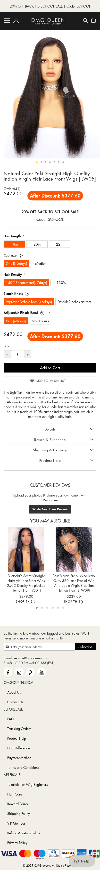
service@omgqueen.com (31, 657)
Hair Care (14, 794)
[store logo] (47, 21)
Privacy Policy (17, 842)
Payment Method (19, 757)
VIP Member (16, 823)
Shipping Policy (18, 813)
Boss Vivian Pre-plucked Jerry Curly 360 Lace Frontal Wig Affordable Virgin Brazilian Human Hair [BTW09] (74, 583)
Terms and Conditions (23, 767)
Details (50, 429)
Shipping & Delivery (50, 449)
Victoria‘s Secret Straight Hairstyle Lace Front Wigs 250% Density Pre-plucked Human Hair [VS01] (26, 583)
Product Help (50, 460)
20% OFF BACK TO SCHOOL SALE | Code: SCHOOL (50, 6)
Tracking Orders (19, 728)
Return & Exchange (50, 439)
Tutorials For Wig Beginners (27, 784)
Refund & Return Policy (23, 832)
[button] (37, 162)
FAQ (10, 718)
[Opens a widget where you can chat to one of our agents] (81, 861)
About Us (14, 692)
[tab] (50, 429)
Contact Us (15, 701)
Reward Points (17, 803)
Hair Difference (18, 748)
